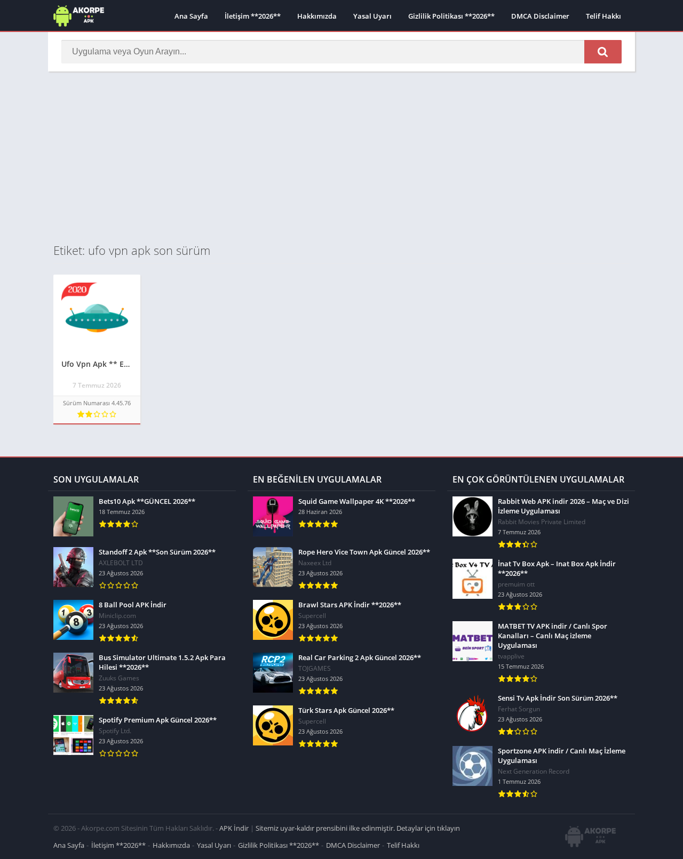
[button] (603, 51)
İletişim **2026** (253, 16)
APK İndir (234, 828)
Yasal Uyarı (372, 16)
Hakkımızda (317, 16)
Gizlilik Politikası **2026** (451, 16)
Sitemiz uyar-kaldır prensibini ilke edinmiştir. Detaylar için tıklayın (358, 828)
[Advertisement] (341, 156)
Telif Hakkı (603, 16)
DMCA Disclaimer (540, 16)
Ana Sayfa (191, 16)
